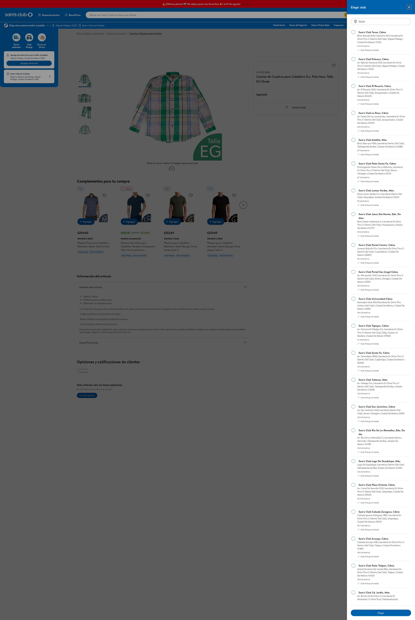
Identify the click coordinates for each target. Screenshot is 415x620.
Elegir (381, 613)
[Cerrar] (409, 7)
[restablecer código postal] (355, 22)
